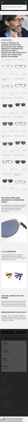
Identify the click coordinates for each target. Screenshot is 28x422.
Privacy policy (4, 392)
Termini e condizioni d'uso (7, 386)
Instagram (14, 411)
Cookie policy (4, 394)
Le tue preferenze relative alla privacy (14, 418)
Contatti (3, 380)
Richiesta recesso (5, 389)
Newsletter (3, 381)
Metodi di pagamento (6, 391)
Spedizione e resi (5, 387)
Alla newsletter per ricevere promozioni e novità (10, 420)
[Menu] (2, 2)
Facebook (3, 411)
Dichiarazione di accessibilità (7, 395)
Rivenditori (3, 377)
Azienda (3, 378)
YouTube (24, 411)
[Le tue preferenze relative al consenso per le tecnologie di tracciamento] (25, 419)
